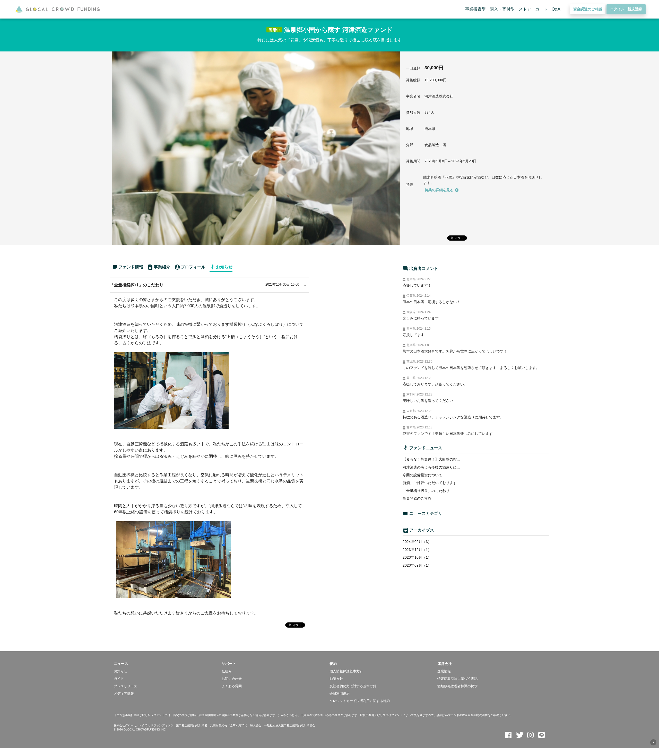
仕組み (227, 671)
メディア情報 (124, 694)
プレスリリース (125, 686)
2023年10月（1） (417, 557)
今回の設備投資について (422, 475)
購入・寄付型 (502, 9)
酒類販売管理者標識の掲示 (457, 686)
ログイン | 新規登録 (626, 9)
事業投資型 (475, 9)
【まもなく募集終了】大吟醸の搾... (431, 459)
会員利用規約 (340, 694)
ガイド (119, 679)
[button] (168, 664)
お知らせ (120, 671)
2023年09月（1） (417, 565)
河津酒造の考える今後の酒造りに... (431, 467)
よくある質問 (232, 686)
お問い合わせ (232, 679)
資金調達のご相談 (587, 9)
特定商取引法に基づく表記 (457, 679)
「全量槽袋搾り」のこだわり (426, 491)
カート (541, 9)
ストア (525, 9)
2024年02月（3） (417, 542)
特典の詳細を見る (439, 190)
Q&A (556, 9)
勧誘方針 (336, 679)
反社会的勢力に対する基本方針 (353, 686)
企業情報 (444, 671)
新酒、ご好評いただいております (430, 483)
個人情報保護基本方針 (346, 671)
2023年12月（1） (417, 550)
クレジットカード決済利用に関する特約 (360, 701)
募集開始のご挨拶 (417, 498)
